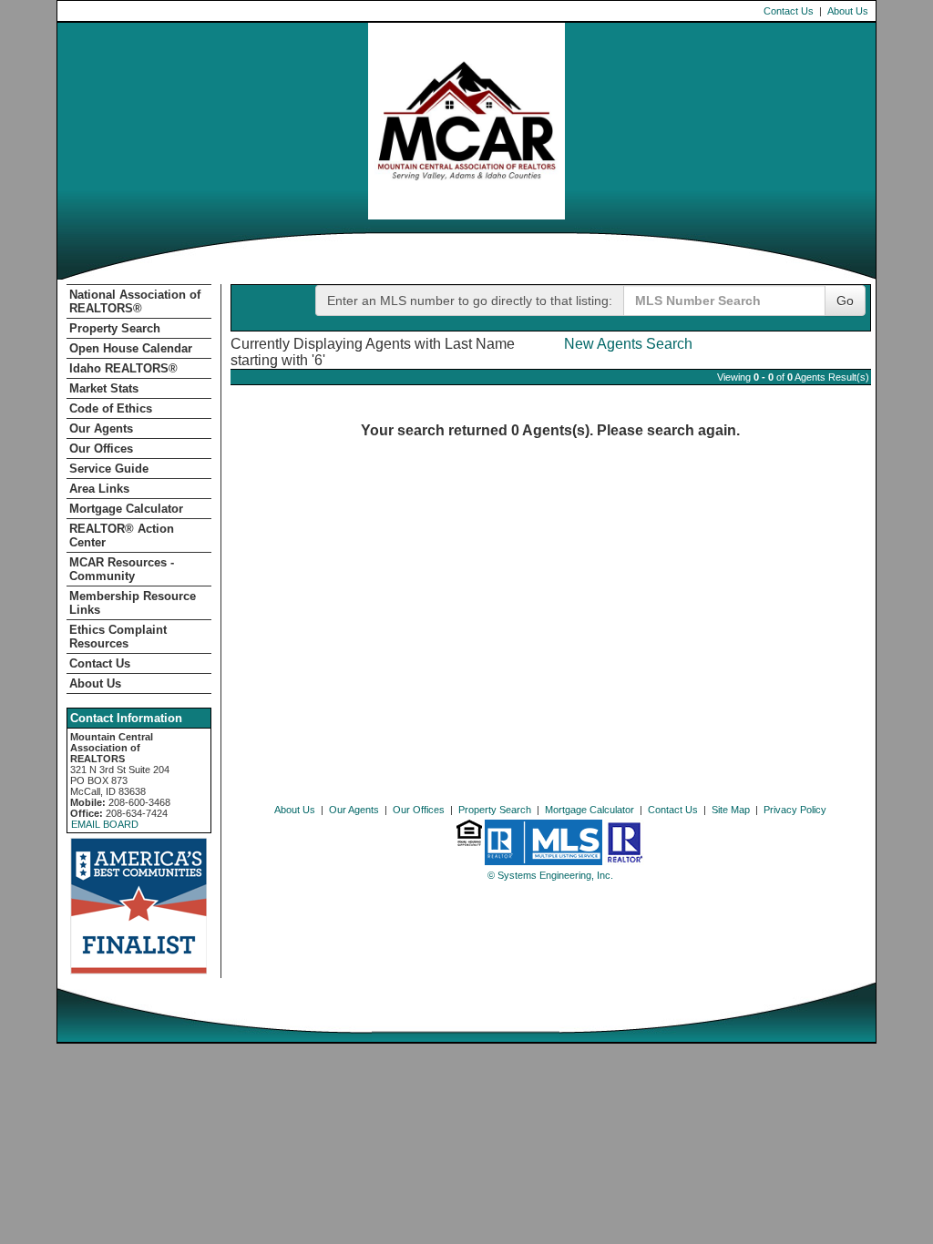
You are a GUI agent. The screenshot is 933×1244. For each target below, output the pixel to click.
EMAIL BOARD (104, 824)
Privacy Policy (795, 809)
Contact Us (789, 10)
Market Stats (103, 388)
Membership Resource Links (132, 603)
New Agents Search (628, 344)
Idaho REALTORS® (123, 368)
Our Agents (101, 428)
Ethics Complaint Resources (118, 636)
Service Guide (109, 468)
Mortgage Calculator (126, 508)
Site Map (731, 809)
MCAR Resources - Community (121, 569)
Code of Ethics (110, 408)
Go (845, 300)
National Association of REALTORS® (134, 301)
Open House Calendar (130, 348)
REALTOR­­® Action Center (121, 535)
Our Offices (101, 448)
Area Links (99, 488)
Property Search (114, 328)
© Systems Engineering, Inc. (550, 875)
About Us (847, 10)
